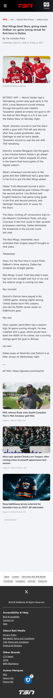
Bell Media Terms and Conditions (18, 638)
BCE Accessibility (11, 616)
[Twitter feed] (26, 591)
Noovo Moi (8, 681)
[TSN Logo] (25, 6)
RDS (5, 674)
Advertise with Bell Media (34, 576)
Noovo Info (8, 678)
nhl (12, 19)
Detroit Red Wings (25, 19)
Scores (46, 8)
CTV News (8, 656)
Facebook (8, 581)
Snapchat (42, 581)
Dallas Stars (42, 19)
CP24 (5, 660)
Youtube (31, 581)
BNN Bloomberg (11, 663)
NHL (5, 19)
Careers (15, 576)
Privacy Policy (9, 635)
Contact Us (8, 620)
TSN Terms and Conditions (16, 642)
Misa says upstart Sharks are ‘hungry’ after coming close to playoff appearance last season (26, 460)
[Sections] (5, 6)
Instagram (20, 581)
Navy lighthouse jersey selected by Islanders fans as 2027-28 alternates (23, 505)
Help (5, 624)
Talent (6, 576)
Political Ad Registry (12, 645)
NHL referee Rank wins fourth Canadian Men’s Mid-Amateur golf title (24, 414)
